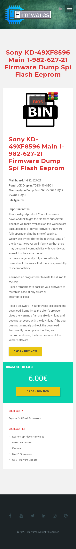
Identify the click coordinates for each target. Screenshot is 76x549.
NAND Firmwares (22, 454)
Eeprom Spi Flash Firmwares (25, 418)
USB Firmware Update (24, 459)
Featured (17, 448)
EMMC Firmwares (22, 442)
